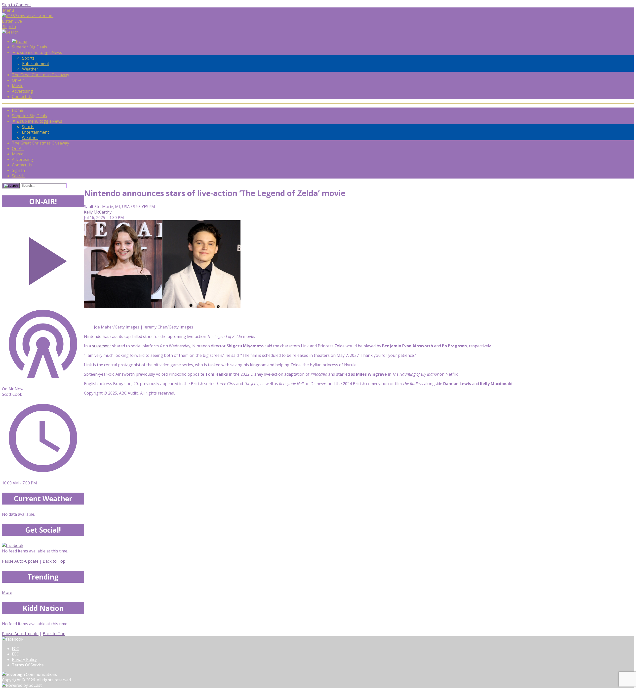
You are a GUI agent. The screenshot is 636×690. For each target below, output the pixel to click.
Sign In (18, 170)
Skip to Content (16, 4)
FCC (15, 648)
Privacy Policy (24, 659)
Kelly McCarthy (98, 212)
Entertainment (35, 63)
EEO (15, 654)
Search (18, 176)
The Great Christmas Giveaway (40, 74)
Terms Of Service (28, 665)
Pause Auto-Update (20, 561)
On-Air (18, 80)
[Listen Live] (43, 258)
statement (101, 346)
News (57, 52)
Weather (30, 69)
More (7, 592)
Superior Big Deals (29, 47)
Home (17, 110)
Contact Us (22, 96)
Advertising (22, 91)
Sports (28, 58)
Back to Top (54, 561)
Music (17, 85)
